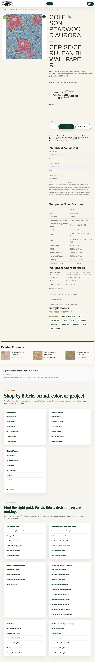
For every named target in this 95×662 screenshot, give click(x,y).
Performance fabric (12, 431)
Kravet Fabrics (7, 374)
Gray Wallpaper (55, 320)
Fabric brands (10, 421)
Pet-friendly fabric (12, 541)
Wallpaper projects (12, 555)
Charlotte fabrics (57, 426)
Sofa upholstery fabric (58, 569)
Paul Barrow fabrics (57, 436)
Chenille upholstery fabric (59, 653)
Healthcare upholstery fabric (60, 541)
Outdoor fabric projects (14, 545)
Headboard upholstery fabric (15, 579)
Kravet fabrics (56, 416)
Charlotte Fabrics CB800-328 (18, 353)
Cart (7, 485)
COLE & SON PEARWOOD (68, 316)
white (84, 324)
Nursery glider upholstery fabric (61, 614)
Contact (9, 480)
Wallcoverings (65, 324)
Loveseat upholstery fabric (60, 574)
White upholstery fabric (14, 653)
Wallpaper (76, 324)
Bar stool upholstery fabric (60, 604)
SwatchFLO (10, 465)
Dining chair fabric (12, 536)
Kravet (65, 320)
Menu (49, 4)
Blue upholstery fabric (13, 628)
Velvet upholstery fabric (59, 648)
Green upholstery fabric (14, 638)
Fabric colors (10, 426)
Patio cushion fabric (12, 569)
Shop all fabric (11, 416)
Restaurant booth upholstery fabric (62, 531)
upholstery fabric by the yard (28, 377)
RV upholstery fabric (58, 550)
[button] (44, 16)
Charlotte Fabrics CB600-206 (83, 353)
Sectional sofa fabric (58, 579)
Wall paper (54, 324)
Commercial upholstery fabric (16, 531)
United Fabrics (56, 431)
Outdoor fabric (11, 441)
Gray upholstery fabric (13, 643)
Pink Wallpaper (82, 320)
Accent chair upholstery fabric (61, 589)
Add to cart (66, 127)
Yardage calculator (12, 460)
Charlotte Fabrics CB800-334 (50, 353)
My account (10, 489)
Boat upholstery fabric (58, 555)
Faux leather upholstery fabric (61, 643)
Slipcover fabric (11, 584)
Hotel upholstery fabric (58, 536)
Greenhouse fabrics (57, 421)
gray (80, 316)
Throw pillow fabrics (13, 550)
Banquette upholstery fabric (60, 609)
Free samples (10, 455)
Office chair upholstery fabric (60, 545)
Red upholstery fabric (13, 633)
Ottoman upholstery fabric (60, 594)
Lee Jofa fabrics (56, 441)
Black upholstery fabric (13, 648)
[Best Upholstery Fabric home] (7, 4)
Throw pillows (11, 470)
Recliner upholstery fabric (59, 584)
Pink (72, 320)
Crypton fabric (11, 436)
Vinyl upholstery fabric (58, 638)
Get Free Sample (83, 127)
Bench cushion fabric (13, 574)
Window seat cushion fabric (60, 599)
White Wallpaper (55, 328)
